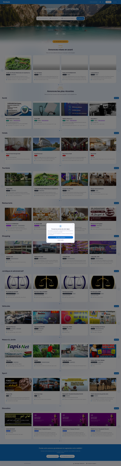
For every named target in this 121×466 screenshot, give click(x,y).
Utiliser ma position (61, 237)
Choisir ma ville (60, 240)
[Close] (73, 224)
